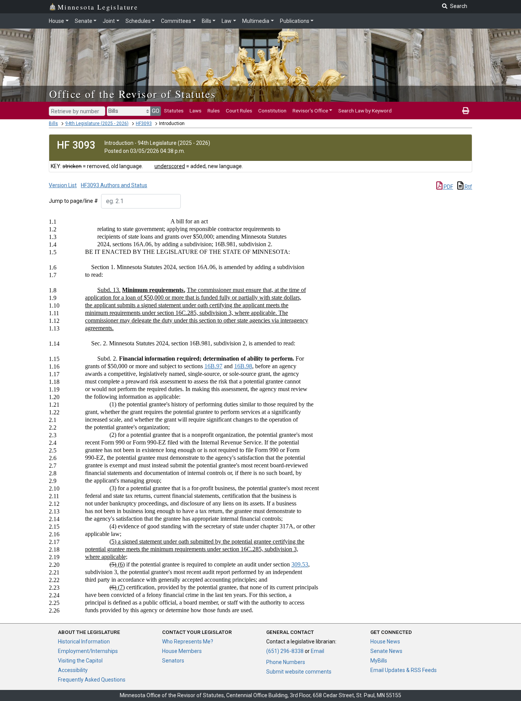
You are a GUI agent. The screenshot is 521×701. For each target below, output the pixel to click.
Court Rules (239, 110)
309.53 (299, 564)
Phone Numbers (285, 662)
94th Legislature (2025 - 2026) (97, 123)
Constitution (272, 110)
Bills (206, 21)
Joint (109, 21)
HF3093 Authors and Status (114, 185)
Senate (83, 21)
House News (385, 641)
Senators (173, 661)
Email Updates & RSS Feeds (403, 670)
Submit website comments (298, 672)
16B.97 (213, 366)
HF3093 (144, 123)
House (56, 21)
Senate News (386, 651)
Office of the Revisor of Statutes (132, 94)
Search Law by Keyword (365, 110)
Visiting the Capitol (80, 661)
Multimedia (255, 21)
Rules (213, 110)
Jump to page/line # (73, 201)
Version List (63, 185)
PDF (447, 187)
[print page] (465, 110)
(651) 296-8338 (285, 651)
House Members (182, 651)
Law (227, 21)
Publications (294, 21)
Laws (195, 110)
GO (155, 110)
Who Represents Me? (187, 641)
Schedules (138, 21)
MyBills (378, 661)
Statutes (173, 110)
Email (317, 651)
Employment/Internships (88, 651)
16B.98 (243, 366)
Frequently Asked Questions (91, 680)
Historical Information (84, 641)
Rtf (467, 187)
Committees (176, 21)
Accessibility (73, 670)
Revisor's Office (310, 110)
